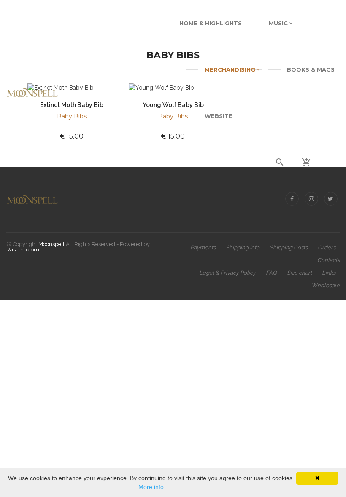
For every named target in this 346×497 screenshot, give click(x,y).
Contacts (328, 260)
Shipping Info (243, 247)
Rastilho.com (22, 249)
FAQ (271, 273)
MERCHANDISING (231, 69)
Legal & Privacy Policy (227, 273)
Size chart (299, 273)
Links (328, 273)
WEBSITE (218, 115)
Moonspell (51, 244)
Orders (326, 247)
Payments (203, 247)
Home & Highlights (210, 23)
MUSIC (279, 23)
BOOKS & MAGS (311, 69)
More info (151, 487)
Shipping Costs (289, 247)
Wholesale (325, 285)
